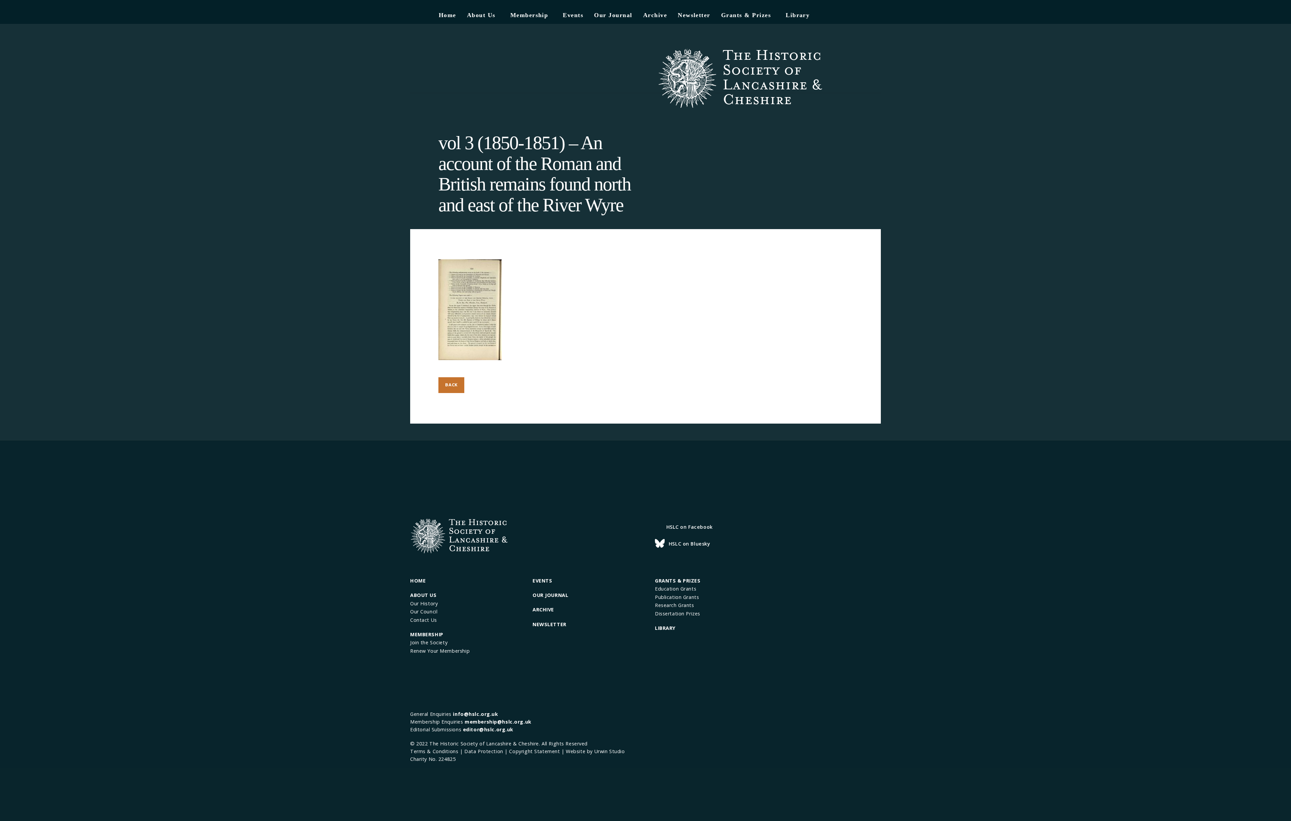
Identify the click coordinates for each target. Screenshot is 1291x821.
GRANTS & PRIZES (678, 580)
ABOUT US (423, 595)
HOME (418, 580)
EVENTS (542, 580)
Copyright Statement (534, 751)
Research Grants (674, 605)
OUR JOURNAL (550, 595)
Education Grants (675, 589)
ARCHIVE (543, 609)
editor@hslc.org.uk (488, 729)
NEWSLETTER (549, 624)
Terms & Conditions (434, 751)
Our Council (423, 611)
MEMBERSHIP (426, 634)
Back (451, 385)
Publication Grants (677, 597)
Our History (424, 603)
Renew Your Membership (440, 651)
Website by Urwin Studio (595, 751)
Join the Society (428, 642)
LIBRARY (665, 628)
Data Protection (483, 751)
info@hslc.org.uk (475, 714)
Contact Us (423, 620)
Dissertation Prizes (677, 613)
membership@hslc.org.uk (498, 722)
